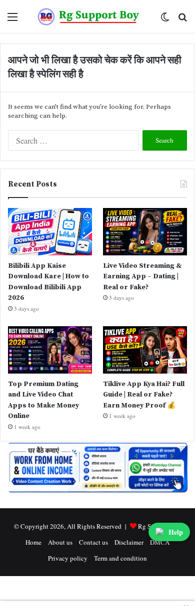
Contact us (93, 542)
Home (34, 542)
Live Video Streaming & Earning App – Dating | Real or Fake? (142, 276)
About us (60, 542)
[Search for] (183, 20)
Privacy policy (68, 558)
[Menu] (13, 20)
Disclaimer (129, 542)
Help (175, 532)
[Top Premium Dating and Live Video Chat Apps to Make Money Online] (50, 350)
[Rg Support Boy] (88, 16)
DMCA (160, 542)
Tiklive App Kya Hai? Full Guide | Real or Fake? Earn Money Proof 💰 (143, 395)
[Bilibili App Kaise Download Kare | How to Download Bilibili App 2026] (50, 231)
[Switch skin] (165, 20)
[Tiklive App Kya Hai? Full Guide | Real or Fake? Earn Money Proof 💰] (145, 350)
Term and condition (120, 558)
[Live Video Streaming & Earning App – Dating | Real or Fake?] (145, 231)
